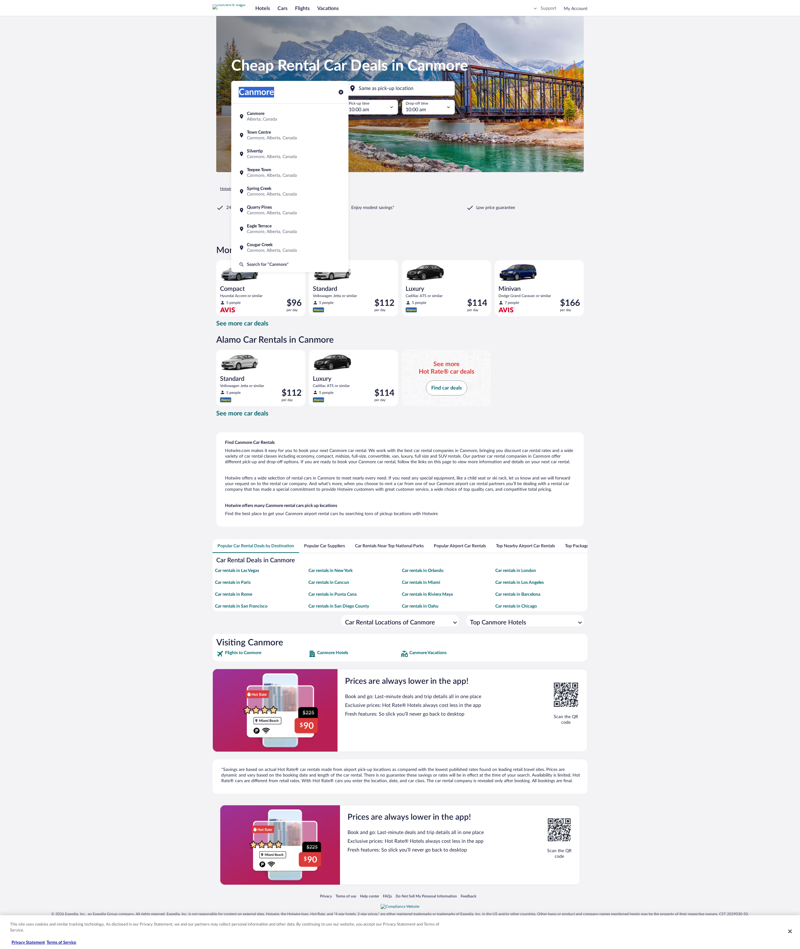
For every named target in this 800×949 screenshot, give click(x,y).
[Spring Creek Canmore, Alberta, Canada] (289, 191)
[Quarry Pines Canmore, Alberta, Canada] (289, 210)
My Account (576, 9)
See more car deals (242, 323)
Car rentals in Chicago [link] (516, 606)
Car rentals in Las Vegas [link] (237, 571)
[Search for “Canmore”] (289, 264)
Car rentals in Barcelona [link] (517, 594)
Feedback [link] (468, 896)
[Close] (790, 931)
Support (548, 8)
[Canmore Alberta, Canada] (289, 116)
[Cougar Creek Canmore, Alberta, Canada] (289, 247)
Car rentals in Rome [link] (233, 594)
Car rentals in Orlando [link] (422, 571)
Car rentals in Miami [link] (421, 582)
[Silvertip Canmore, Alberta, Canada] (289, 154)
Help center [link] (369, 896)
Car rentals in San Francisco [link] (241, 606)
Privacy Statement (28, 943)
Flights (302, 8)
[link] (261, 654)
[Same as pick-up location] (400, 88)
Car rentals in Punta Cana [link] (332, 594)
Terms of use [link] (346, 896)
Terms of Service (61, 943)
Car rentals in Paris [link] (233, 582)
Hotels (262, 8)
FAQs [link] (387, 896)
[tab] (255, 546)
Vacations (328, 8)
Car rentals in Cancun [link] (328, 582)
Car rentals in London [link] (515, 571)
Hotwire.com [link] (230, 189)
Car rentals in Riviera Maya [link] (427, 594)
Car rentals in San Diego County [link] (338, 606)
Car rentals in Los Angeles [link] (519, 582)
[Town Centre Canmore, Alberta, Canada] (289, 135)
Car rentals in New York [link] (330, 571)
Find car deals (446, 387)
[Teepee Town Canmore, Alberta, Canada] (289, 172)
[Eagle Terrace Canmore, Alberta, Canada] (289, 229)
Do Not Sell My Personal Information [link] (426, 896)
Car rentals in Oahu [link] (420, 606)
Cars (283, 8)
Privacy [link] (326, 896)
